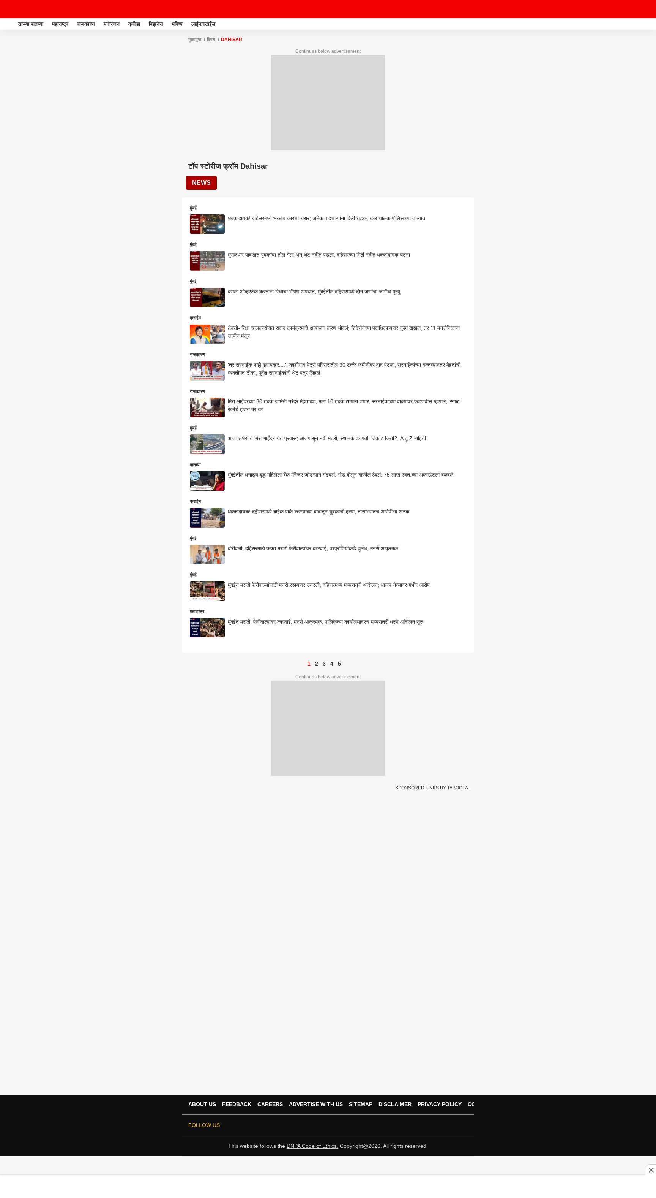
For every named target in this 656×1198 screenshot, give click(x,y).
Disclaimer (395, 1104)
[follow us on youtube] (431, 1125)
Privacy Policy (440, 1104)
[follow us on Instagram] (441, 1125)
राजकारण (86, 24)
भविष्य (177, 24)
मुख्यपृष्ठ (194, 39)
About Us (202, 1104)
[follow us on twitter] (399, 1125)
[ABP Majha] (8, 24)
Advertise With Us (316, 1104)
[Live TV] (632, 9)
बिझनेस (156, 24)
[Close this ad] (650, 1170)
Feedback (236, 1104)
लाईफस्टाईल (203, 24)
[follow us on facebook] (410, 1125)
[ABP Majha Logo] (26, 9)
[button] (649, 22)
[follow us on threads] (420, 1125)
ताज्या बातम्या (30, 24)
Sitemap (360, 1104)
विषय (211, 39)
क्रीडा (134, 24)
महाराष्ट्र (60, 24)
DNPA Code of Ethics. (312, 1146)
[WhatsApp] (645, 9)
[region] (328, 1186)
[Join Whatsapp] (463, 1125)
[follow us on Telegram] (452, 1125)
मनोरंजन (112, 24)
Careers (270, 1104)
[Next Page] (346, 664)
